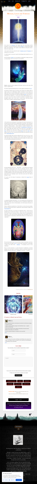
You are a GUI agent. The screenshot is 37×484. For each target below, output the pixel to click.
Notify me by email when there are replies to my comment (19, 372)
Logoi (31, 88)
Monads (22, 46)
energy (25, 94)
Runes (27, 405)
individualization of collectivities (26, 127)
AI (20, 399)
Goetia (15, 403)
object (28, 130)
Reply (6, 332)
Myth (18, 17)
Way (21, 407)
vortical (28, 177)
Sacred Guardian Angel (10, 133)
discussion (13, 45)
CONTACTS (18, 386)
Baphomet (18, 244)
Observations (12, 405)
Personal (22, 405)
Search (17, 399)
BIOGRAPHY (27, 381)
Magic (25, 403)
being (22, 130)
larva (15, 243)
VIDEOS (20, 381)
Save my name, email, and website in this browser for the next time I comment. (19, 370)
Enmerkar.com (30, 289)
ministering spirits (23, 50)
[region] (12, 477)
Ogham (18, 405)
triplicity (12, 57)
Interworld (20, 403)
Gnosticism (11, 403)
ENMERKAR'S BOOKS (11, 381)
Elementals (29, 50)
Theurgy (17, 407)
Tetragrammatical (7, 208)
